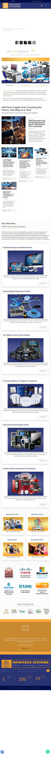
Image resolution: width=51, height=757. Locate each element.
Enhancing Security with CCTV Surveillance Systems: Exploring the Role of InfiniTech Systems (41, 161)
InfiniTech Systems (37, 688)
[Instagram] (14, 1)
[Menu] (42, 6)
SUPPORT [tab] (42, 85)
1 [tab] (22, 649)
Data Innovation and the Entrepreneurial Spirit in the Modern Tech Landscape (36, 123)
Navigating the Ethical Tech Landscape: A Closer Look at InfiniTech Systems (8, 194)
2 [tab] (23, 649)
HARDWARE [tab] (10, 85)
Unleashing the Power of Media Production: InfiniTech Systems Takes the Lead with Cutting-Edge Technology (9, 163)
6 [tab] (28, 649)
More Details (43, 283)
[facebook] (12, 1)
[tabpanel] (25, 642)
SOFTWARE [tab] (27, 85)
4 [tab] (26, 649)
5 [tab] (27, 649)
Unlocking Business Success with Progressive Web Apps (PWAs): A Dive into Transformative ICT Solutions (25, 164)
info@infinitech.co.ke (38, 1)
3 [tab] (25, 649)
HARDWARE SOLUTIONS (9, 90)
